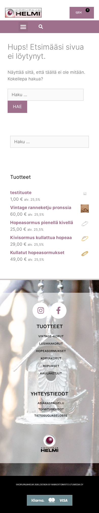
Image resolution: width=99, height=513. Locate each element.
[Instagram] (40, 310)
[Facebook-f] (58, 310)
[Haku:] (46, 94)
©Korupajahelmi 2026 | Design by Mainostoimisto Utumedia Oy (49, 484)
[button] (23, 27)
